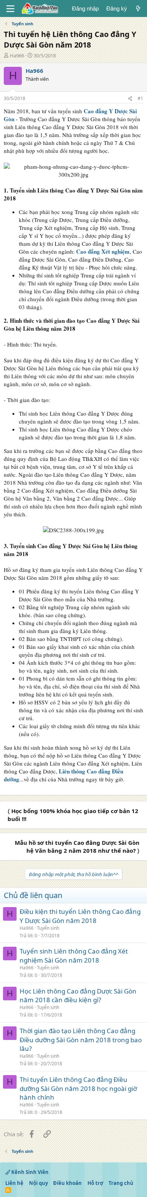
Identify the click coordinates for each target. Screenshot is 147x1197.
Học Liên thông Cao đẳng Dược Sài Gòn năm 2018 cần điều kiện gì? (78, 995)
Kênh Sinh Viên (29, 1172)
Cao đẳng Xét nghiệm (103, 251)
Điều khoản (67, 1183)
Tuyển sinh (48, 928)
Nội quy (38, 1183)
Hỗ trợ (95, 1183)
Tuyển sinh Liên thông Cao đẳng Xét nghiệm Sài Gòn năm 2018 (74, 955)
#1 (140, 98)
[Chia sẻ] (130, 98)
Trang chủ (121, 1183)
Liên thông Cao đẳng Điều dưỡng (63, 775)
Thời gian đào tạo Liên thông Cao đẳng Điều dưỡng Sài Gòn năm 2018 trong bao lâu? (81, 1039)
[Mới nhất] (138, 8)
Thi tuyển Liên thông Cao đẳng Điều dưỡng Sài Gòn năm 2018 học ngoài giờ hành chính (78, 1088)
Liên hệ (14, 1183)
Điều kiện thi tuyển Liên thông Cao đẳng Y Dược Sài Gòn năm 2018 (80, 916)
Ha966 (17, 55)
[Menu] (10, 8)
